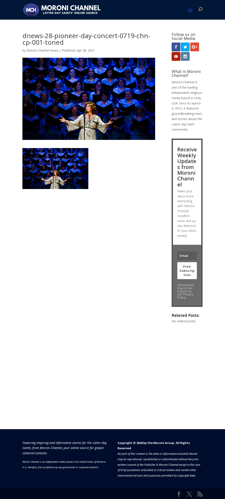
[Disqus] (88, 244)
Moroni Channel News (42, 50)
